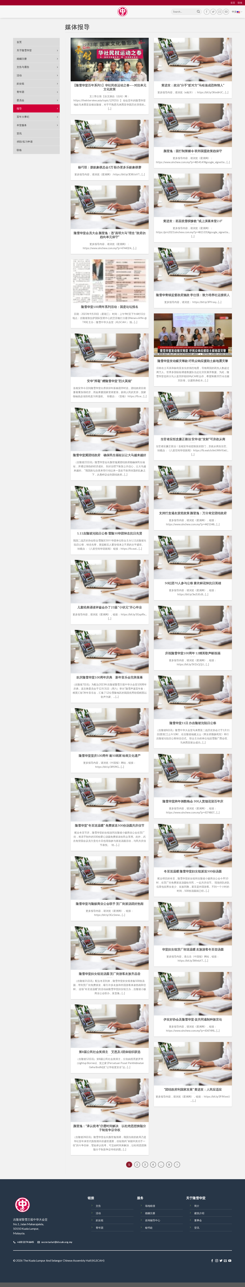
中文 (234, 11)
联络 (240, 2)
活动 (98, 1213)
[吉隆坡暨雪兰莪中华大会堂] (122, 11)
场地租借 (150, 1205)
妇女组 (99, 1220)
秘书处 (149, 1227)
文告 (98, 1205)
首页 (232, 2)
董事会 (198, 1220)
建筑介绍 (199, 1213)
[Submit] (198, 12)
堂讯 (196, 1227)
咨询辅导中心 (152, 1220)
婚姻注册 (150, 1213)
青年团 (99, 1227)
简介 (196, 1205)
